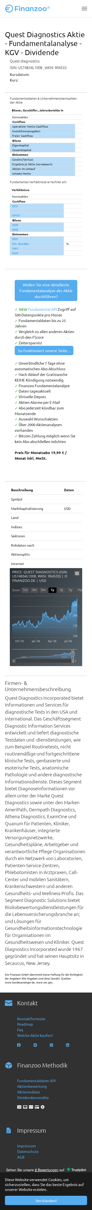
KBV (15, 248)
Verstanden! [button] (46, 1200)
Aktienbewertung (32, 1086)
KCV (15, 206)
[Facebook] (19, 1045)
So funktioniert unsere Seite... (44, 350)
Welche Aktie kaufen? (35, 1035)
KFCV (16, 215)
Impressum (26, 1145)
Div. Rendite (20, 244)
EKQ (15, 229)
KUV (15, 253)
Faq (20, 1029)
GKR (15, 225)
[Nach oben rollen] (81, 1199)
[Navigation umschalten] (84, 8)
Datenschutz (28, 1151)
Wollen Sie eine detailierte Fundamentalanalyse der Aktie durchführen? (46, 290)
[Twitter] (36, 1045)
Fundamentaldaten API (36, 1080)
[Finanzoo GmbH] (28, 8)
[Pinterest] (52, 1045)
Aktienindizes (28, 1092)
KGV (15, 239)
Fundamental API (43, 309)
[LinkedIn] (68, 1045)
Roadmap (25, 1024)
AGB (21, 1157)
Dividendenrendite (33, 1097)
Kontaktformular (31, 1018)
